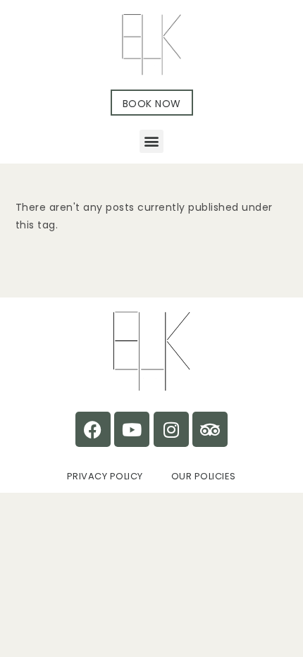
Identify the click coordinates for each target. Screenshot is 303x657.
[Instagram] (171, 429)
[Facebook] (93, 429)
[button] (151, 141)
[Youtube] (131, 429)
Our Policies (203, 476)
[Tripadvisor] (210, 429)
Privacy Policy (105, 476)
